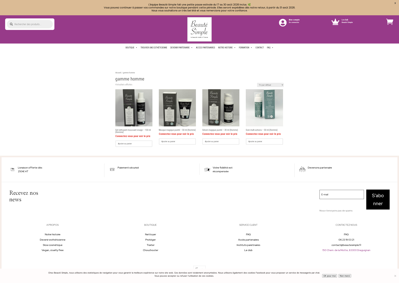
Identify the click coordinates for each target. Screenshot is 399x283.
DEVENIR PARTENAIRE (180, 47)
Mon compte (294, 20)
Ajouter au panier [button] (125, 143)
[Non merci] (395, 275)
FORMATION (244, 47)
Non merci (345, 276)
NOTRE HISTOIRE (225, 47)
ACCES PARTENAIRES (205, 47)
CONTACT (259, 47)
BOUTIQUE (130, 47)
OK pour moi (329, 276)
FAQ (268, 47)
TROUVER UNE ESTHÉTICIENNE (154, 47)
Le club (345, 20)
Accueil (118, 72)
